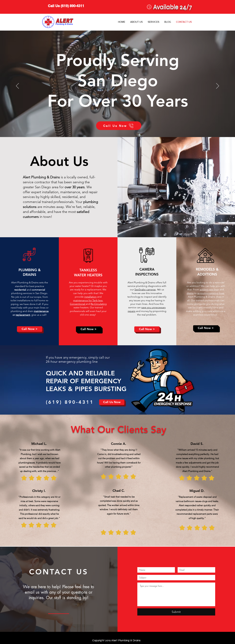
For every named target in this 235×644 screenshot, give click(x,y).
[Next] (217, 86)
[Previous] (17, 86)
